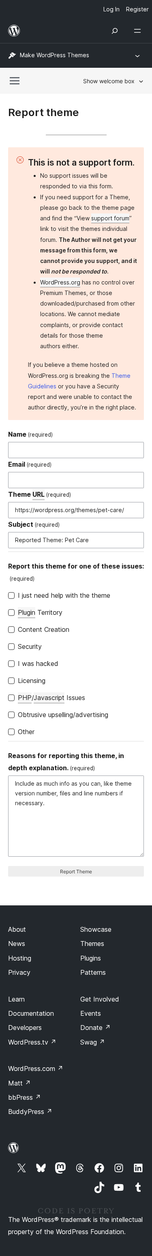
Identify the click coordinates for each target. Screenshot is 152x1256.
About (17, 929)
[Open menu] (139, 31)
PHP (25, 698)
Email (29, 464)
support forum (110, 218)
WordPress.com (35, 1068)
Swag (92, 1042)
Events (90, 1013)
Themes (92, 943)
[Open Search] (114, 31)
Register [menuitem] (137, 9)
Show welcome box (109, 81)
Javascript (49, 698)
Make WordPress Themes (54, 55)
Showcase (95, 929)
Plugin (26, 612)
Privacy (19, 972)
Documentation (31, 1013)
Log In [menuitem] (111, 9)
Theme (39, 494)
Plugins (90, 958)
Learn (16, 999)
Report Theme (76, 871)
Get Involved (99, 999)
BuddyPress (30, 1111)
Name (30, 434)
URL (38, 494)
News (16, 943)
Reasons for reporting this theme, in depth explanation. (66, 762)
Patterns (93, 972)
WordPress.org (60, 282)
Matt (19, 1083)
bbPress (24, 1097)
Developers (25, 1027)
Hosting (19, 958)
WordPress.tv (32, 1042)
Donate (95, 1027)
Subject (34, 524)
